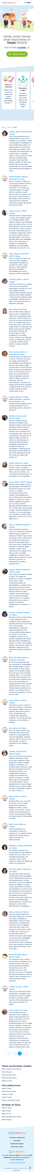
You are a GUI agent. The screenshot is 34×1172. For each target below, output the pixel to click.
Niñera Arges (6, 1111)
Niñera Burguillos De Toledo (11, 1117)
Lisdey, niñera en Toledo (19, 397)
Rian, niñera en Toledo (18, 309)
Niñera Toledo (7, 1088)
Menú (29, 2)
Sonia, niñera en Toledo (18, 1010)
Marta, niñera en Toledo (18, 912)
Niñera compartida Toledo (11, 1100)
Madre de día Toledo (9, 1091)
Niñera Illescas (7, 1072)
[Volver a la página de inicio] (9, 2)
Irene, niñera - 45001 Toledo (20, 482)
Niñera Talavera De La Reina (11, 1069)
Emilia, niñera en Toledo (18, 463)
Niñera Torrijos (7, 1081)
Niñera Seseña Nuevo (9, 1078)
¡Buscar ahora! (19, 54)
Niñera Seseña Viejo (9, 1075)
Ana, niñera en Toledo (17, 728)
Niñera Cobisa (7, 1108)
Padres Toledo (7, 1097)
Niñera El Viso (6, 1114)
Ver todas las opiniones (17, 1162)
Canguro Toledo (7, 1094)
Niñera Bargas (7, 1119)
